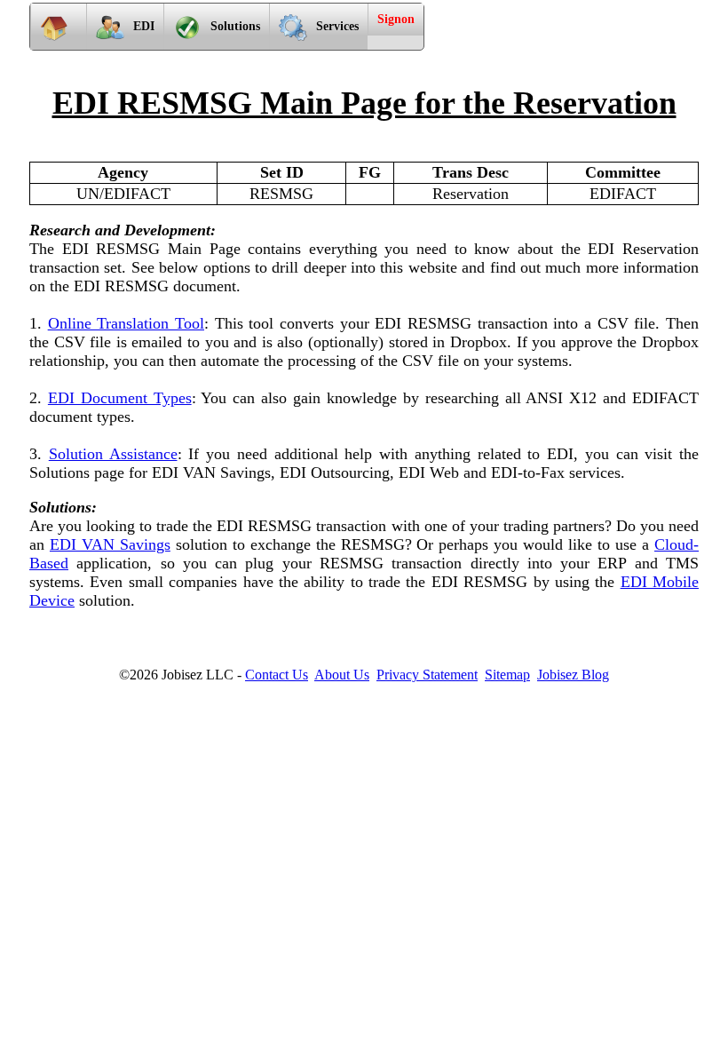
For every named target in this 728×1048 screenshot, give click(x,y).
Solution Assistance (113, 454)
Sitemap (507, 674)
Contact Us (276, 674)
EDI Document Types (120, 398)
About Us (341, 674)
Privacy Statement (427, 674)
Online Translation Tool (126, 323)
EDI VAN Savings (110, 544)
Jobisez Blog (573, 674)
